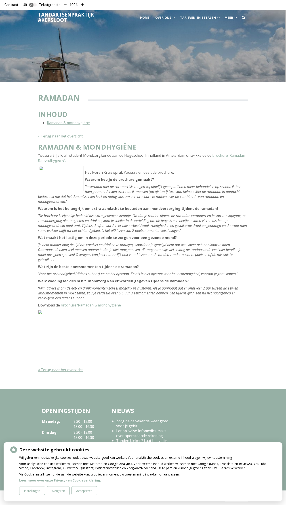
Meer (229, 17)
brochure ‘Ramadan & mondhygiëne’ (91, 305)
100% (73, 5)
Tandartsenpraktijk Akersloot (66, 17)
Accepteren (84, 491)
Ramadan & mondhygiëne (68, 122)
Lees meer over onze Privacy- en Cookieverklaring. (60, 480)
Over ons (163, 17)
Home (144, 17)
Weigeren (58, 491)
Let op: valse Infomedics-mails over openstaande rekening (141, 433)
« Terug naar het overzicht (60, 136)
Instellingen (32, 491)
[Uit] (33, 4)
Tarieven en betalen (198, 17)
